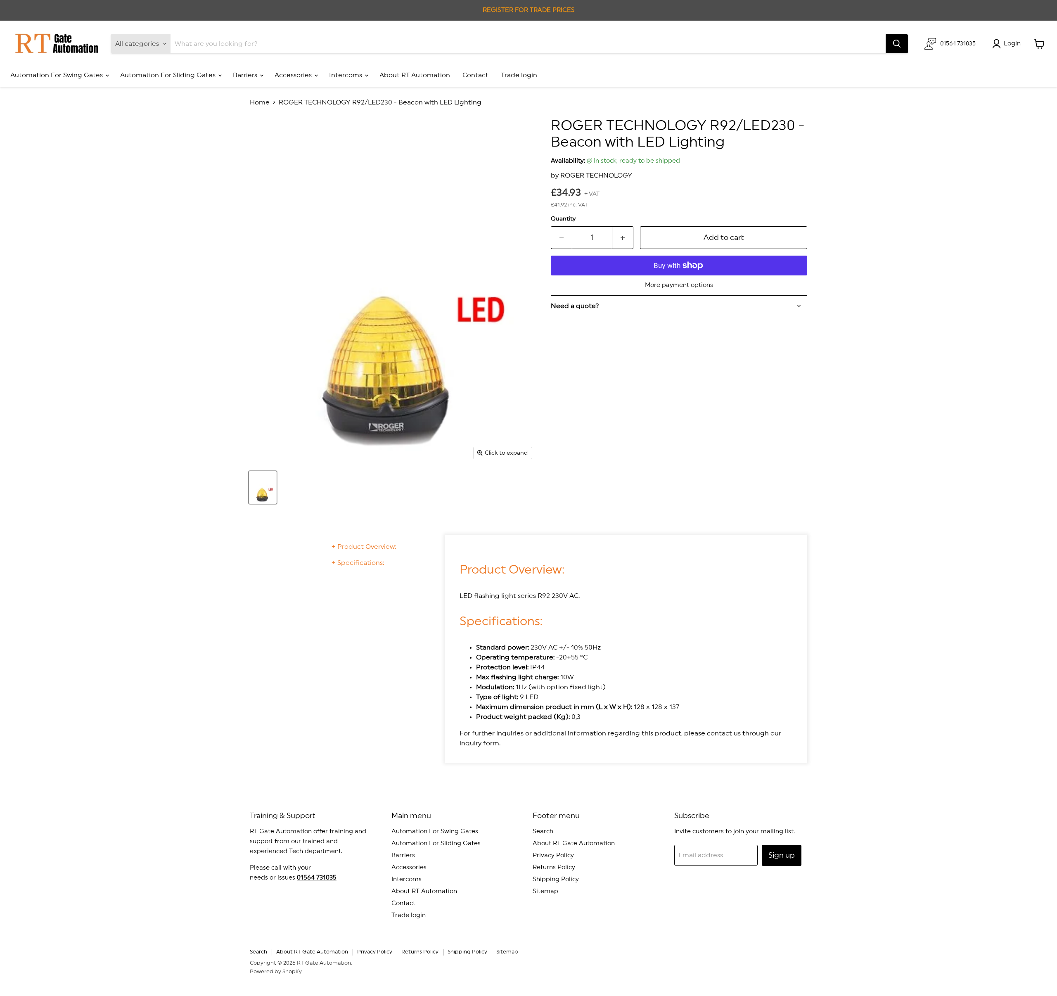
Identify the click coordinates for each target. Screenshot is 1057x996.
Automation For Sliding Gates (168, 75)
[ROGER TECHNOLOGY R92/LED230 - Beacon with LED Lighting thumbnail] (263, 487)
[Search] (897, 43)
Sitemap (545, 891)
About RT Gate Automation (574, 843)
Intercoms (346, 75)
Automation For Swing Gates (57, 75)
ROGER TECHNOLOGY (596, 175)
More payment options (679, 285)
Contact (475, 75)
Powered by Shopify (276, 972)
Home (260, 102)
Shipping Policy (556, 879)
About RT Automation (414, 75)
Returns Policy (554, 867)
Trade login (519, 75)
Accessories (294, 75)
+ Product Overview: (364, 546)
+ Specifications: (358, 563)
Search (543, 831)
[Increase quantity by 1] (622, 237)
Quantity (563, 219)
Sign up (781, 855)
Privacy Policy (553, 855)
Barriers (246, 75)
